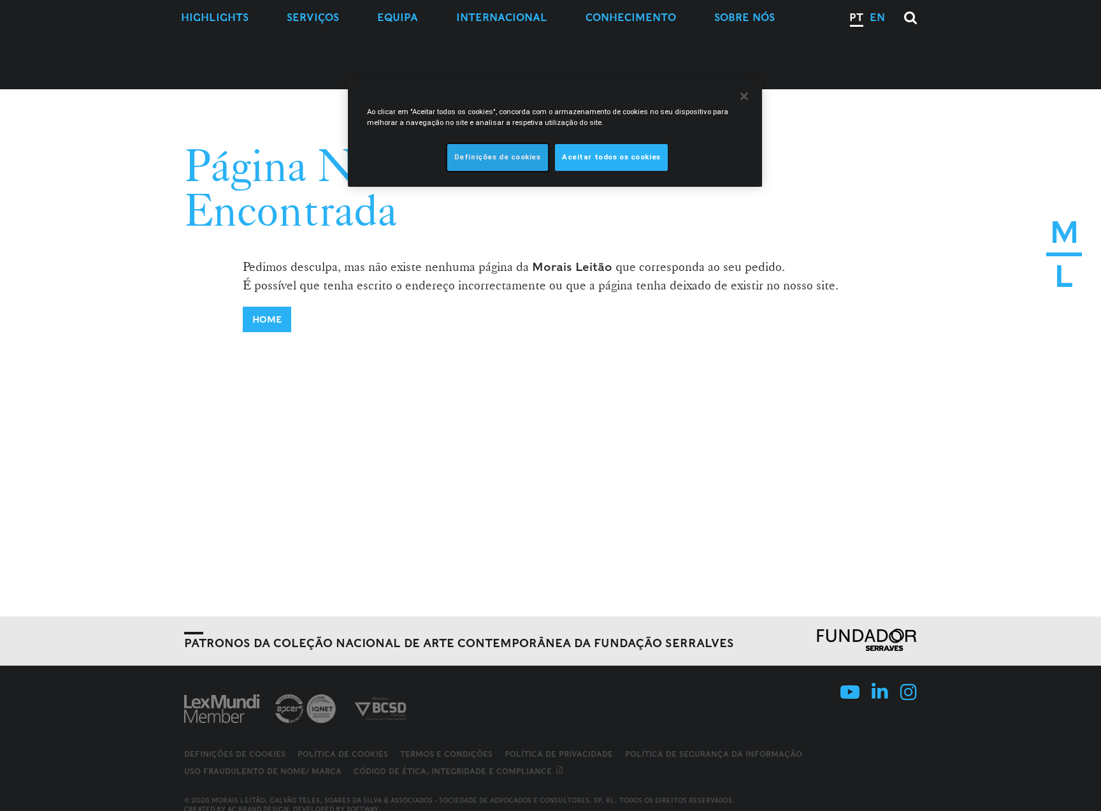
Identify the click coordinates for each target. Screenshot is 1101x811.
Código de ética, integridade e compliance (454, 771)
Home (267, 319)
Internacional (501, 17)
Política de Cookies (343, 754)
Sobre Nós (744, 17)
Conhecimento (631, 17)
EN (877, 17)
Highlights (214, 17)
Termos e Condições (446, 754)
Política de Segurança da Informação (713, 754)
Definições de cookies (234, 754)
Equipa (397, 17)
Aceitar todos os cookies (611, 156)
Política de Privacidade (559, 754)
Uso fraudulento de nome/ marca (263, 771)
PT (856, 17)
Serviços (313, 17)
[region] (555, 134)
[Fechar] (744, 96)
